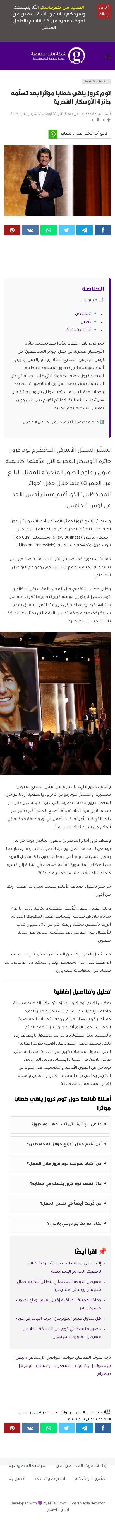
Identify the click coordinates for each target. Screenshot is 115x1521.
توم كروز (33, 1413)
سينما (72, 1419)
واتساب (43, 1366)
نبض (20, 1358)
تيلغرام (104, 1374)
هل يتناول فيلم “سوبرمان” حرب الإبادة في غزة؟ (58, 1319)
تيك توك (83, 1366)
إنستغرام (62, 1366)
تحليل (86, 322)
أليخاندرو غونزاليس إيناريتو (85, 1413)
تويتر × (27, 1366)
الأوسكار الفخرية (52, 1413)
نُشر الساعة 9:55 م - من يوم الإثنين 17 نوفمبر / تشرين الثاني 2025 (60, 114)
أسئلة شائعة (78, 330)
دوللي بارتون (85, 1419)
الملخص (83, 314)
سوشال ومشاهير (96, 81)
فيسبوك (102, 1366)
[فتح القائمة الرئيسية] (108, 56)
